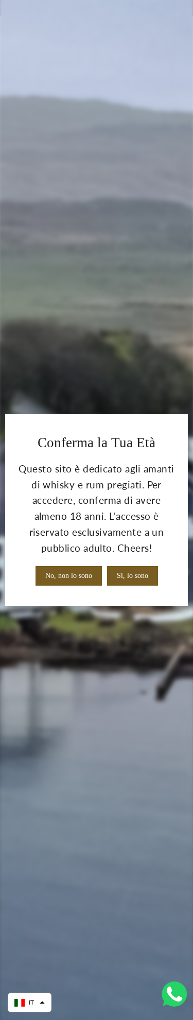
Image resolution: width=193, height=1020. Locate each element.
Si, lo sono (132, 575)
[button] (29, 1002)
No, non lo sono (68, 575)
